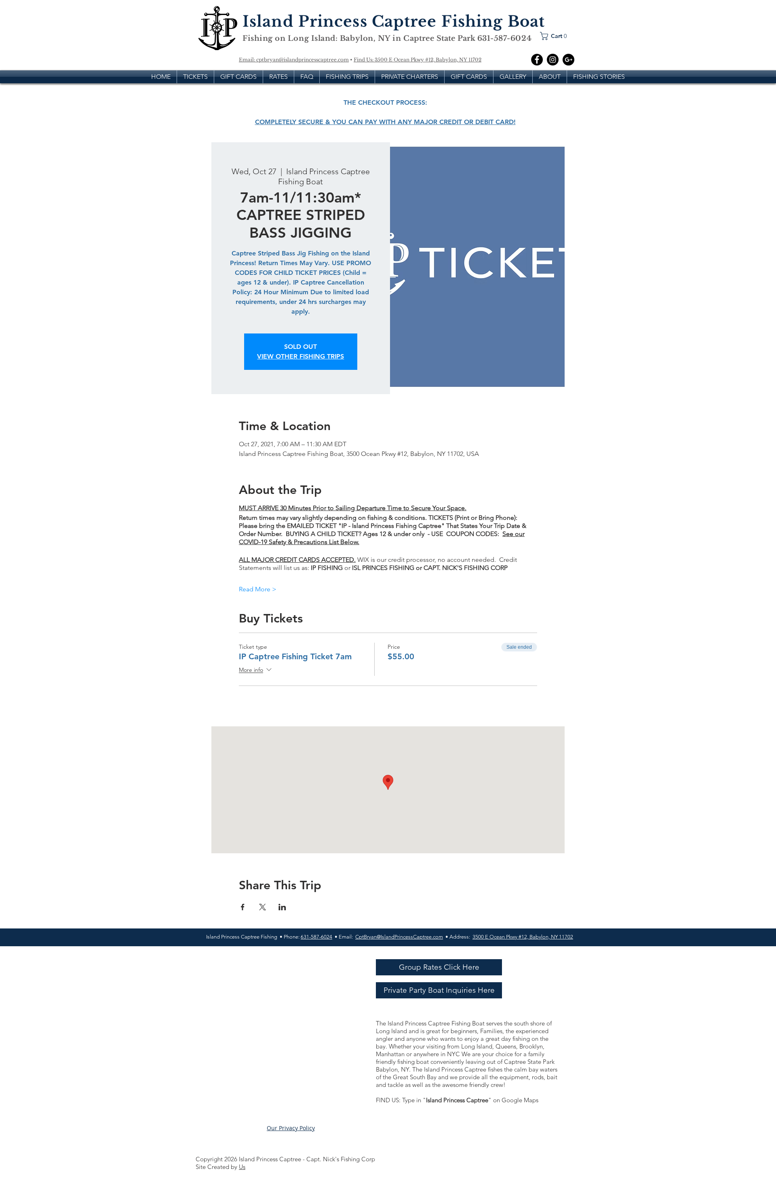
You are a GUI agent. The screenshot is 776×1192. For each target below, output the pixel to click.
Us (242, 1167)
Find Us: (364, 60)
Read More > (257, 589)
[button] (555, 36)
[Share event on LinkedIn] (282, 907)
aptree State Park (443, 38)
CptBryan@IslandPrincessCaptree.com (399, 937)
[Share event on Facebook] (243, 907)
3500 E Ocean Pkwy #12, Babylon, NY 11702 (428, 60)
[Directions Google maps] (568, 59)
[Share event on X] (262, 907)
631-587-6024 (316, 937)
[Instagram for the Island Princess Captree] (553, 59)
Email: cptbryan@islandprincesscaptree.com (294, 60)
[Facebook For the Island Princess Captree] (537, 59)
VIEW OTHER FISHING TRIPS (300, 356)
